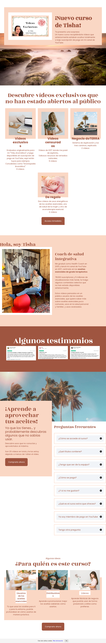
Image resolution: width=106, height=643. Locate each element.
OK (66, 641)
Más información (58, 641)
